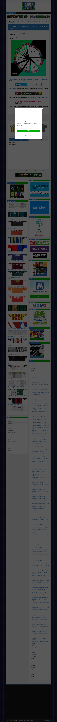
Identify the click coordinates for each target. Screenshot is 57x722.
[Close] (42, 108)
